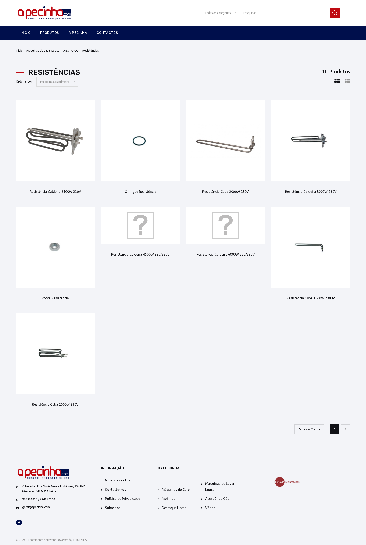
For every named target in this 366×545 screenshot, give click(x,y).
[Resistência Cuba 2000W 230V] (225, 141)
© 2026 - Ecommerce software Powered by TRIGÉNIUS (51, 540)
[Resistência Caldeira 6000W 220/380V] (225, 225)
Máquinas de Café (176, 489)
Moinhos (168, 499)
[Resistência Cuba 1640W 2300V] (311, 247)
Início (25, 33)
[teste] (296, 482)
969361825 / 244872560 (38, 499)
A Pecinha (78, 33)
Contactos (107, 33)
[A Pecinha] (52, 13)
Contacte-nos (115, 489)
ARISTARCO (71, 50)
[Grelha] (337, 81)
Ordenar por (24, 81)
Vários (210, 508)
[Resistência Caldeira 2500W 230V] (55, 141)
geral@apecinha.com (36, 507)
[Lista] (347, 81)
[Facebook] (19, 522)
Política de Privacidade (122, 499)
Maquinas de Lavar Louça (42, 50)
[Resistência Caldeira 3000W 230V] (311, 141)
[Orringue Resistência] (140, 141)
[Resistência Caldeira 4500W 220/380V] (140, 225)
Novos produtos (117, 480)
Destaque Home (174, 508)
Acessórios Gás (217, 499)
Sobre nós (113, 508)
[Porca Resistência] (55, 247)
